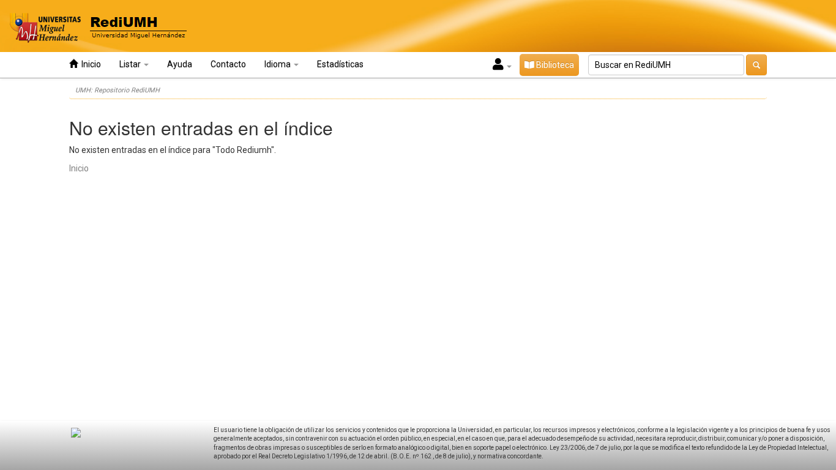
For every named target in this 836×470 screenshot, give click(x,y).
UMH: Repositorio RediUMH (117, 90)
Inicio (89, 64)
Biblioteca (554, 65)
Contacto (228, 64)
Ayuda (179, 64)
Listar (131, 64)
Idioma (278, 64)
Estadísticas (340, 64)
